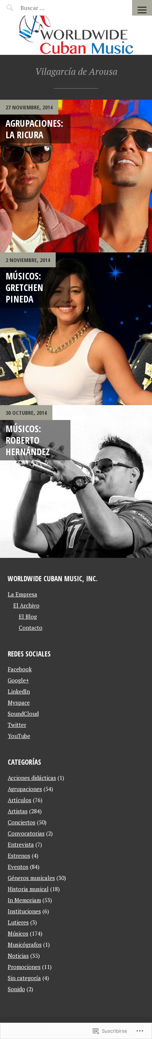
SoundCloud (23, 713)
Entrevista (21, 844)
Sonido (16, 989)
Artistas (18, 811)
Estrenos (19, 855)
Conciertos (21, 822)
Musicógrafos (25, 944)
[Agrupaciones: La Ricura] (76, 176)
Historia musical (28, 889)
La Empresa (22, 594)
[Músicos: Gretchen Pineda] (76, 328)
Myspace (19, 702)
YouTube (19, 735)
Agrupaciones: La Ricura (34, 129)
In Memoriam (24, 900)
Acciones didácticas (32, 777)
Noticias (18, 955)
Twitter (17, 724)
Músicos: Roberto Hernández (28, 440)
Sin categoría (24, 978)
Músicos (18, 933)
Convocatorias (26, 833)
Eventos (18, 866)
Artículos (19, 800)
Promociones (24, 966)
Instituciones (24, 911)
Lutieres (18, 922)
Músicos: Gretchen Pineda (24, 287)
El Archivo (26, 605)
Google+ (18, 680)
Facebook (20, 669)
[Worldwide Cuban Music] (76, 35)
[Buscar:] (51, 8)
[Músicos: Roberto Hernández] (76, 481)
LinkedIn (19, 691)
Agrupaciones (25, 789)
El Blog (28, 616)
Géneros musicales (31, 877)
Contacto (30, 627)
